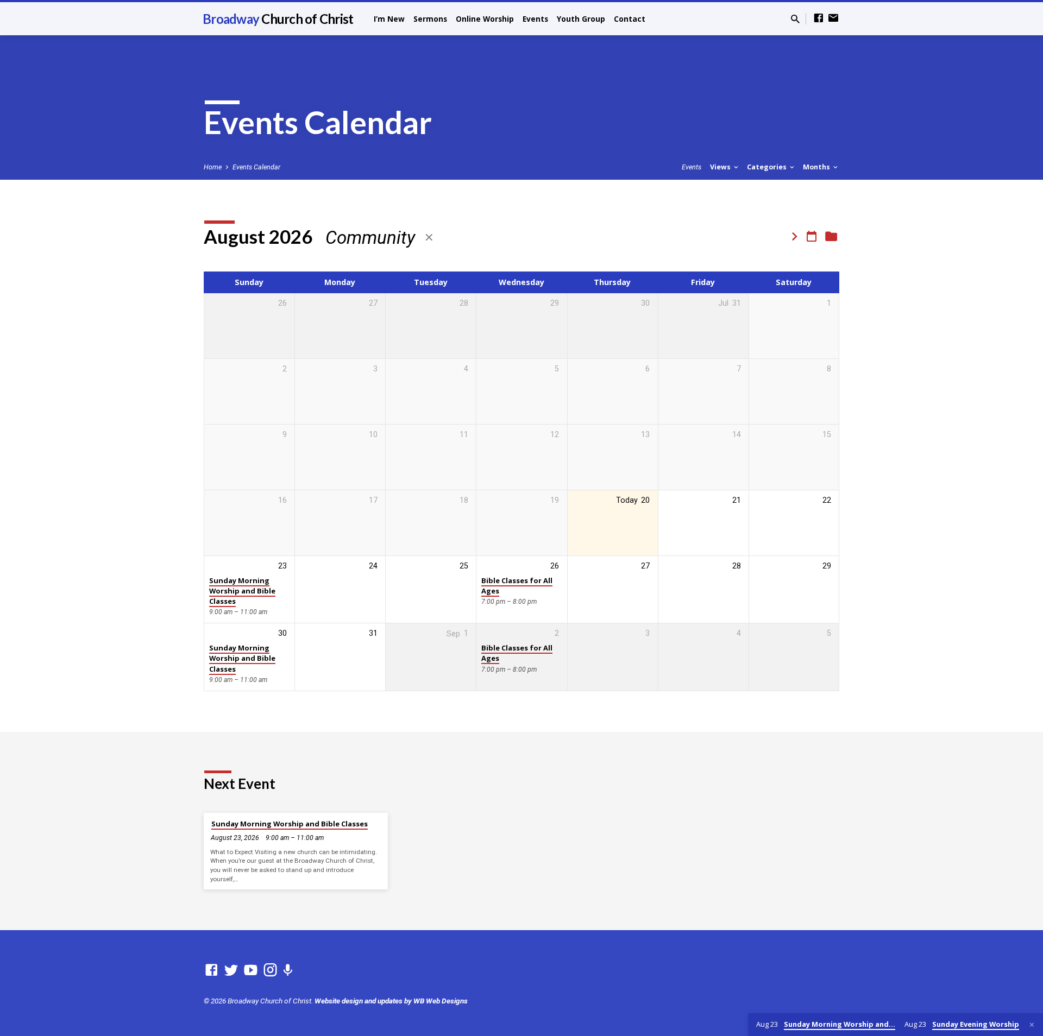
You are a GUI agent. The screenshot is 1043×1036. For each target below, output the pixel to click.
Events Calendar (256, 167)
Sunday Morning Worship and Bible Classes (242, 591)
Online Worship (485, 19)
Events (535, 19)
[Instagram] (270, 970)
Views (721, 167)
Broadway (278, 19)
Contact (629, 19)
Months (817, 167)
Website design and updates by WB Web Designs (391, 1000)
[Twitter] (231, 970)
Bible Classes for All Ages (516, 586)
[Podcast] (287, 971)
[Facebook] (819, 18)
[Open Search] (795, 19)
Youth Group (581, 19)
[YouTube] (251, 970)
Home (213, 167)
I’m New (389, 19)
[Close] (1031, 1025)
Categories (767, 167)
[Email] (833, 18)
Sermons (430, 19)
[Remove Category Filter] (429, 237)
